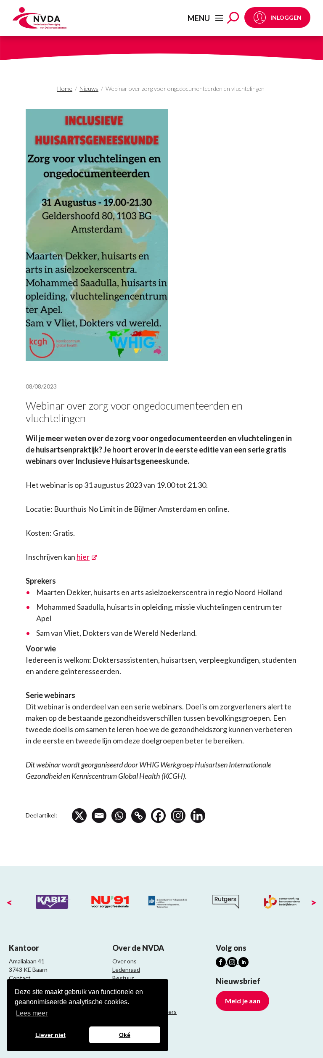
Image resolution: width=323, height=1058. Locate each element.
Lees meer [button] (32, 1013)
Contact (20, 977)
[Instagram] (178, 815)
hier (83, 556)
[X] (79, 815)
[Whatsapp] (118, 815)
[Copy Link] (138, 815)
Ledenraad (126, 969)
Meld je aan (242, 1001)
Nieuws (88, 88)
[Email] (99, 815)
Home (64, 88)
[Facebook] (158, 815)
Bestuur (123, 977)
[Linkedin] (198, 815)
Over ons (124, 961)
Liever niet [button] (50, 1035)
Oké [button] (124, 1035)
